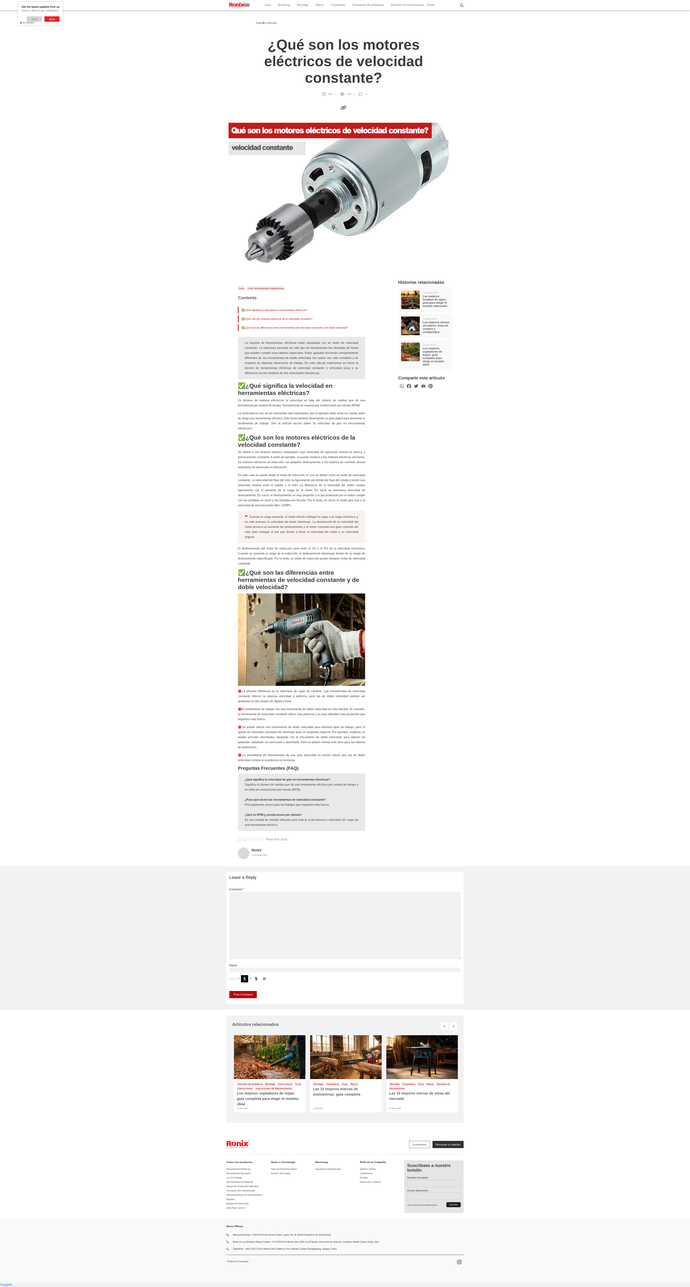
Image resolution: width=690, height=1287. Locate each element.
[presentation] (444, 1026)
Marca (320, 4)
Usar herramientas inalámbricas (266, 288)
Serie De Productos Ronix (284, 1169)
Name (233, 965)
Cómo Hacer (285, 1084)
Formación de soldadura (368, 4)
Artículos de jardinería (250, 1084)
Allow (52, 19)
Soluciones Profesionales (328, 1169)
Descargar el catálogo (448, 1144)
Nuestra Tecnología (281, 1173)
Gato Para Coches (235, 1208)
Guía (267, 4)
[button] (462, 5)
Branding (284, 4)
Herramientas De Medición (239, 1182)
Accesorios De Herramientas (240, 1190)
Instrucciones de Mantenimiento (274, 1088)
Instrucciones (245, 1088)
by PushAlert (28, 22)
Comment (236, 889)
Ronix (431, 4)
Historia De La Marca (370, 1182)
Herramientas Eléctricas (238, 1169)
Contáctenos (419, 1144)
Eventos (364, 1177)
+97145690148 (278, 1242)
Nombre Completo (417, 1177)
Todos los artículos (267, 22)
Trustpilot (6, 1284)
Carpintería (338, 4)
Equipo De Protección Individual (242, 1186)
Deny (34, 19)
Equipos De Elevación (237, 1203)
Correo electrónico (417, 1190)
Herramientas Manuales (238, 1173)
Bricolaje (302, 4)
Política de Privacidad (237, 1261)
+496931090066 (260, 1235)
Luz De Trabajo (234, 1177)
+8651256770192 (254, 1249)
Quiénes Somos (368, 1169)
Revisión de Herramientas (407, 4)
